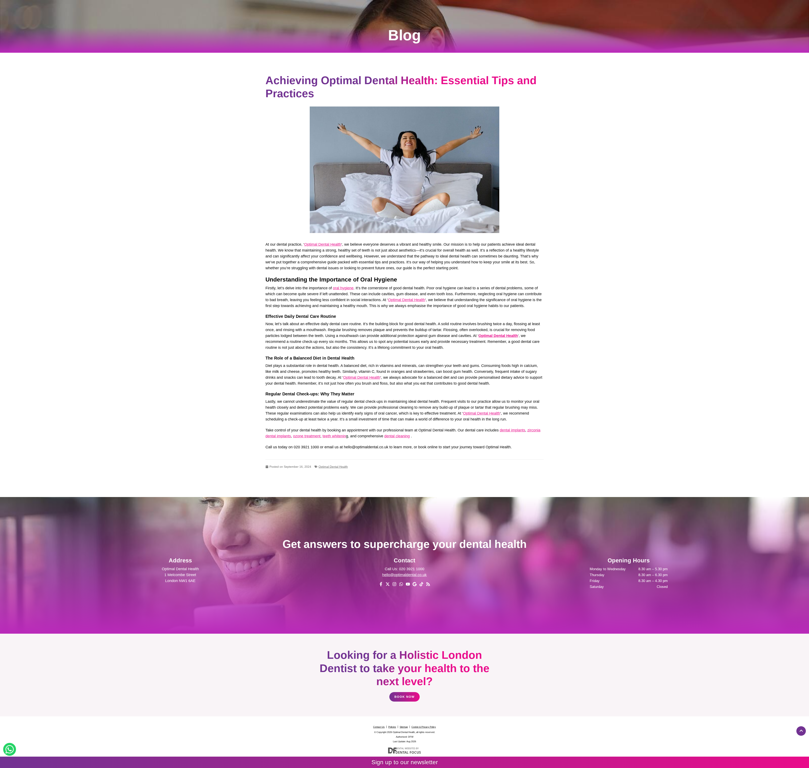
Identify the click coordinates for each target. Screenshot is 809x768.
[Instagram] (394, 584)
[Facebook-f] (381, 584)
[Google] (415, 584)
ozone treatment (306, 436)
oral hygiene (343, 288)
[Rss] (428, 584)
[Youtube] (408, 584)
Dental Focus (408, 752)
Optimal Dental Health (322, 244)
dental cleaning (397, 436)
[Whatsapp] (401, 584)
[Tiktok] (421, 584)
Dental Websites (405, 748)
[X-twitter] (388, 584)
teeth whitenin (334, 436)
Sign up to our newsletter (404, 762)
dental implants (512, 430)
